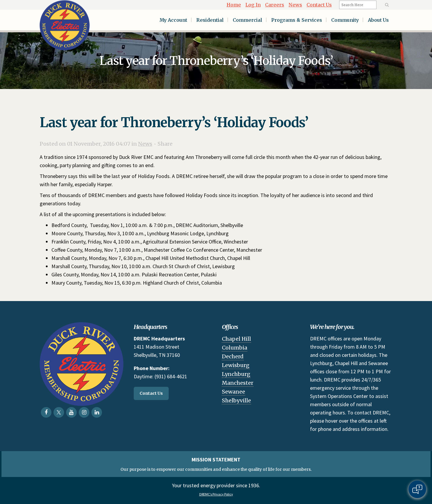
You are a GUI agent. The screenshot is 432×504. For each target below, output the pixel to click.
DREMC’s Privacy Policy (216, 494)
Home (234, 5)
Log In (253, 5)
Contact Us (319, 5)
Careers (274, 5)
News (295, 5)
